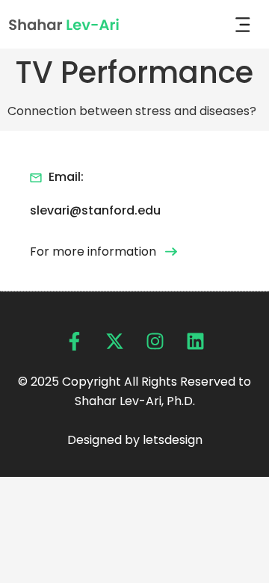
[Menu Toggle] (243, 24)
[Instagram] (155, 341)
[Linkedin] (195, 341)
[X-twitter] (114, 341)
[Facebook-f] (74, 341)
